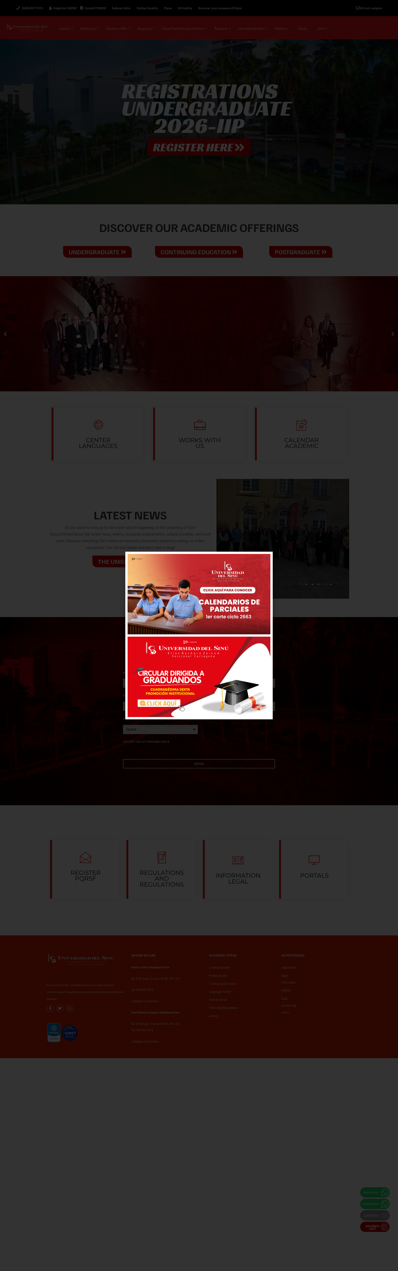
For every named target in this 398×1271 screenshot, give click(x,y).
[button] (266, 558)
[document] (199, 635)
